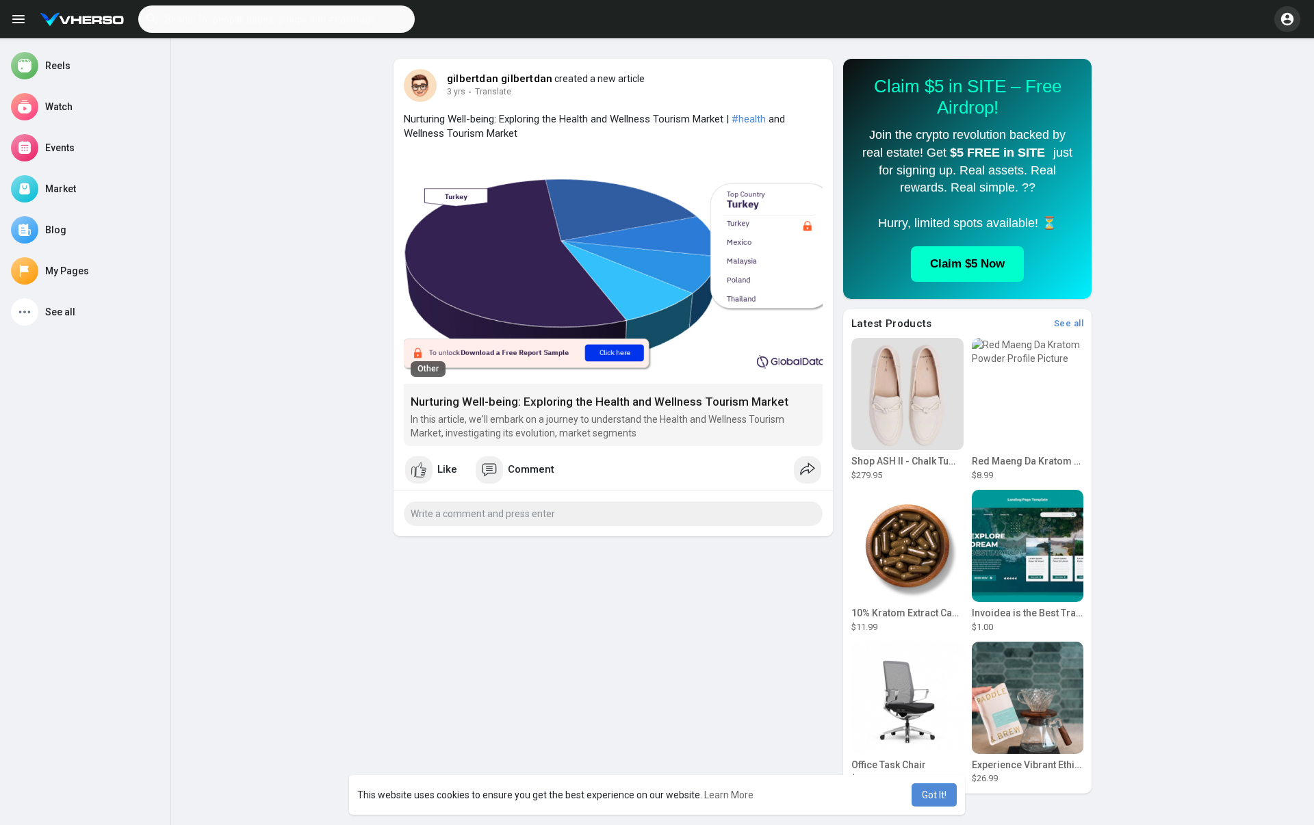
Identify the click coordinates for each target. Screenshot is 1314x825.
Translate (493, 91)
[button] (276, 19)
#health (749, 119)
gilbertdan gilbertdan (499, 79)
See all (1069, 323)
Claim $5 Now (967, 263)
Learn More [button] (728, 794)
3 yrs (456, 91)
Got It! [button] (934, 794)
